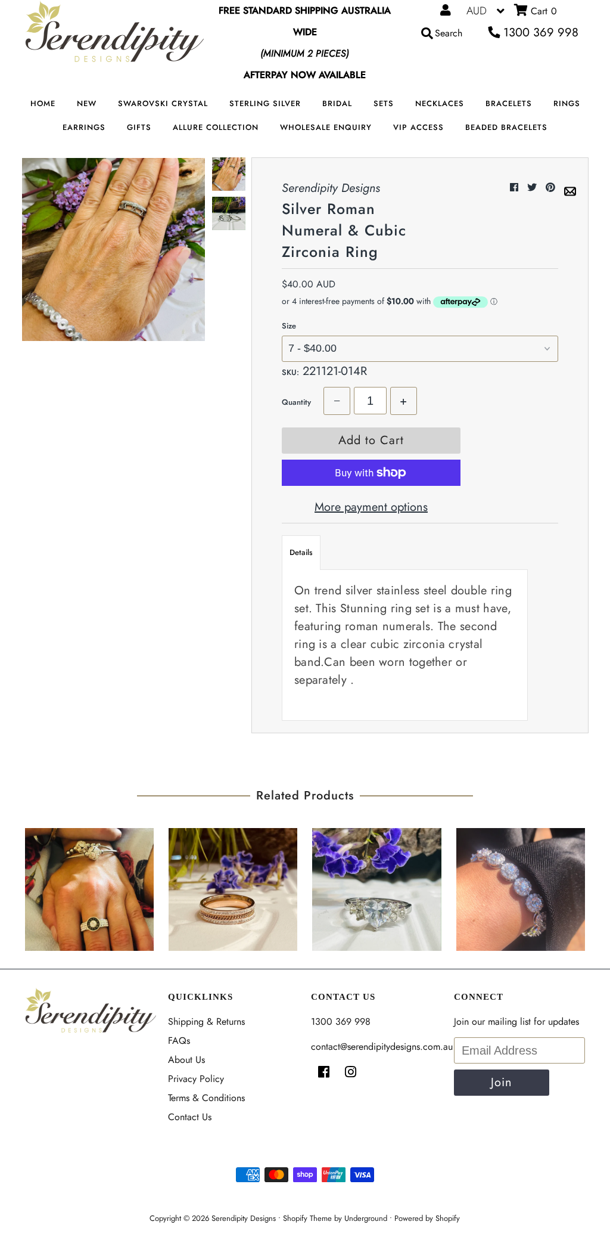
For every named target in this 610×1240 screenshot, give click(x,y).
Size (289, 325)
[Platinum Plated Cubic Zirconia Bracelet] (520, 886)
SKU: (290, 372)
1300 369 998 (539, 32)
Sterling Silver (265, 103)
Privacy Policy (196, 1079)
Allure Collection (216, 127)
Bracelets (508, 103)
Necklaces (439, 103)
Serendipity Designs (243, 1218)
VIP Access (418, 127)
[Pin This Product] (552, 187)
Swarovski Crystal (163, 103)
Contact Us (189, 1117)
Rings (566, 103)
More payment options (371, 507)
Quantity (296, 402)
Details (301, 552)
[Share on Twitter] (533, 187)
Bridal (337, 103)
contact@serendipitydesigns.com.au (382, 1046)
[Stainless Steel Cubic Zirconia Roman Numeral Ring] (89, 886)
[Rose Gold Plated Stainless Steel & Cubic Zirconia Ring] (233, 886)
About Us (186, 1060)
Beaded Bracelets (506, 127)
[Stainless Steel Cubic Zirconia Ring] (376, 886)
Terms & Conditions (206, 1098)
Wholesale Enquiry (326, 127)
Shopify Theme (307, 1218)
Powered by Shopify (427, 1218)
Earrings (84, 127)
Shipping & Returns (206, 1021)
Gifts (139, 127)
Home (42, 103)
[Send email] (570, 187)
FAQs (179, 1040)
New (87, 103)
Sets (384, 103)
